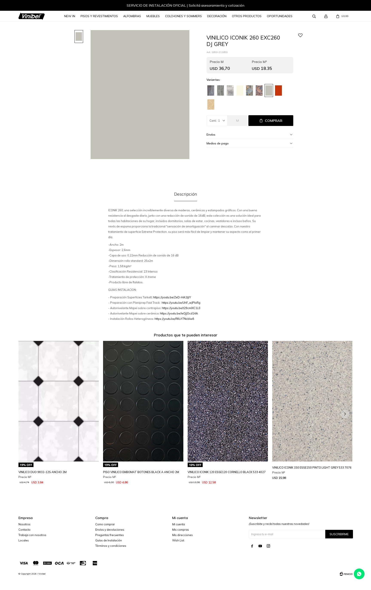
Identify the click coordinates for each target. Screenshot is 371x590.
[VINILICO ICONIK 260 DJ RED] (278, 90)
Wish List (178, 540)
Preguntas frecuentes (109, 535)
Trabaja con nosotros (32, 535)
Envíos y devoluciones (109, 529)
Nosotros (24, 524)
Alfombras (132, 16)
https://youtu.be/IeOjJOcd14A (179, 313)
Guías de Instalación (108, 540)
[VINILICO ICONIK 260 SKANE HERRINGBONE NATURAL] (211, 104)
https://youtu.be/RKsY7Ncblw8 (174, 318)
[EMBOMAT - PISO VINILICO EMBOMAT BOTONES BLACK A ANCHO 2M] (143, 401)
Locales (23, 540)
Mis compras (180, 529)
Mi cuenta (178, 524)
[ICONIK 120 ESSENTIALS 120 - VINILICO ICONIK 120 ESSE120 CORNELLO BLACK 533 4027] (228, 401)
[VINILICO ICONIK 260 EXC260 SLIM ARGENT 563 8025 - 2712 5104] (220, 90)
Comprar (273, 120)
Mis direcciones (182, 535)
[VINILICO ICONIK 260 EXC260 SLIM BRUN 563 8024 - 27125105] (211, 90)
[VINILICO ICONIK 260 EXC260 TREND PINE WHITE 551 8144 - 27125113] (230, 90)
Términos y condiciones (110, 545)
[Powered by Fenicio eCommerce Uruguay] (346, 574)
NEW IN (69, 16)
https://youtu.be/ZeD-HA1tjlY (172, 297)
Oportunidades (279, 16)
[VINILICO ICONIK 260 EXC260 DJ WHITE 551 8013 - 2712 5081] (240, 90)
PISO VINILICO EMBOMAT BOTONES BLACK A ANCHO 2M (141, 472)
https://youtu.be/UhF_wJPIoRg (181, 302)
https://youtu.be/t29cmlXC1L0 (181, 308)
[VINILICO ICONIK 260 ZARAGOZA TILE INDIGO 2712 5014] (249, 90)
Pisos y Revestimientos (99, 16)
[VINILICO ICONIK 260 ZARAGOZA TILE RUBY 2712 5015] (259, 90)
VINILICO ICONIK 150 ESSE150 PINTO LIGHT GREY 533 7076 (311, 467)
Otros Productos (247, 16)
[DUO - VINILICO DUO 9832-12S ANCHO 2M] (58, 401)
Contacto (24, 529)
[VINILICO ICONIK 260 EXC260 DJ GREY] (269, 90)
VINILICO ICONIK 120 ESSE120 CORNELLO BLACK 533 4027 (227, 472)
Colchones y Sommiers (183, 16)
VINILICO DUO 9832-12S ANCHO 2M (42, 472)
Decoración (217, 16)
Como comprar (105, 524)
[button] (345, 6)
